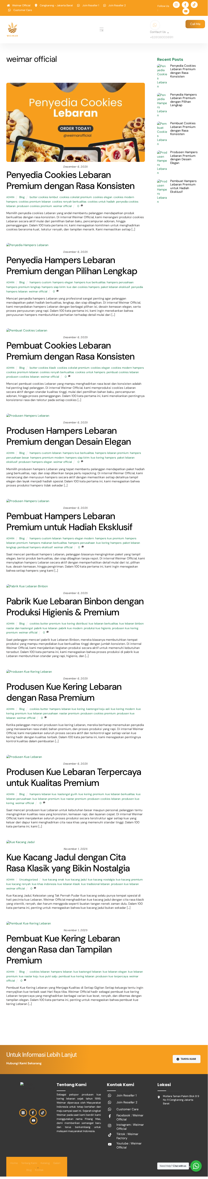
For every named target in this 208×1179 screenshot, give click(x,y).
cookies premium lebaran (35, 201)
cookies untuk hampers (90, 372)
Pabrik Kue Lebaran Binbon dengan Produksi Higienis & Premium (74, 606)
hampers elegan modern (78, 538)
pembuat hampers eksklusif (35, 547)
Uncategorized (84, 74)
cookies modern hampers (127, 367)
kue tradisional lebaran (95, 884)
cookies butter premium (45, 623)
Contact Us (158, 32)
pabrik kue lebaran (45, 628)
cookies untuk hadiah (101, 201)
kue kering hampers (103, 457)
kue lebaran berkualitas (103, 623)
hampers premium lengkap (23, 287)
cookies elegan (102, 197)
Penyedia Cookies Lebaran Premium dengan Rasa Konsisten (70, 180)
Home (14, 1163)
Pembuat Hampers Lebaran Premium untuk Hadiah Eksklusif (69, 521)
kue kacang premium (129, 879)
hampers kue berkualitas (90, 282)
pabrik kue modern (71, 628)
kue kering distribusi (74, 623)
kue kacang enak (53, 879)
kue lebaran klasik (68, 884)
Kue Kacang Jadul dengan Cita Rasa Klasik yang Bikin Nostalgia (68, 862)
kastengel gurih (67, 794)
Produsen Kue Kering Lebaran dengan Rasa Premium (63, 692)
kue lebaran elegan (115, 971)
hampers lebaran (61, 971)
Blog (65, 74)
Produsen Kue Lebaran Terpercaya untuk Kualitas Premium (73, 777)
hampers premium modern (47, 457)
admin (10, 197)
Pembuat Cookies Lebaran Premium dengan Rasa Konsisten (70, 350)
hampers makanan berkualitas (48, 543)
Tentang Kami (29, 1163)
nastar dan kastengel (19, 628)
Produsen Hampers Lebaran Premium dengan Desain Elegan (68, 436)
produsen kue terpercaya (112, 976)
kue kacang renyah (18, 884)
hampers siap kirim (54, 287)
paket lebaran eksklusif (115, 287)
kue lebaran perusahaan (43, 713)
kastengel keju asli (98, 709)
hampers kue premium (109, 538)
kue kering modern (123, 709)
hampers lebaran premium (112, 453)
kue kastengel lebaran (87, 971)
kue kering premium (91, 794)
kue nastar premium (73, 799)
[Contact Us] (155, 25)
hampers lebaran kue (43, 794)
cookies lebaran (40, 971)
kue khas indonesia (44, 884)
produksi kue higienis (97, 628)
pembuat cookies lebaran (123, 372)
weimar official (62, 206)
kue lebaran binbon (131, 623)
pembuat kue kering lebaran (76, 976)
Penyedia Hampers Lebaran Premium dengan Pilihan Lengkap (71, 265)
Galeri (56, 1163)
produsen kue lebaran (125, 884)
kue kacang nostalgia (101, 879)
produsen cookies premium (34, 206)
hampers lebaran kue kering (67, 709)
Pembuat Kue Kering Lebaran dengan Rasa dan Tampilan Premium (63, 949)
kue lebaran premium (45, 799)
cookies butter (39, 709)
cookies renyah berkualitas (69, 201)
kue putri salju (48, 976)
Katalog (45, 1163)
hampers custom (40, 282)
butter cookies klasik (43, 367)
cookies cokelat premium (75, 197)
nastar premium (69, 713)
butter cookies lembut (44, 197)
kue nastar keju (28, 976)
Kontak (39, 1170)
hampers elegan (63, 282)
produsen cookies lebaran (22, 376)
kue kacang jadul (76, 879)
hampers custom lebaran (45, 453)
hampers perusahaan (120, 282)
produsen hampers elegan (35, 462)
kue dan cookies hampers (83, 287)
